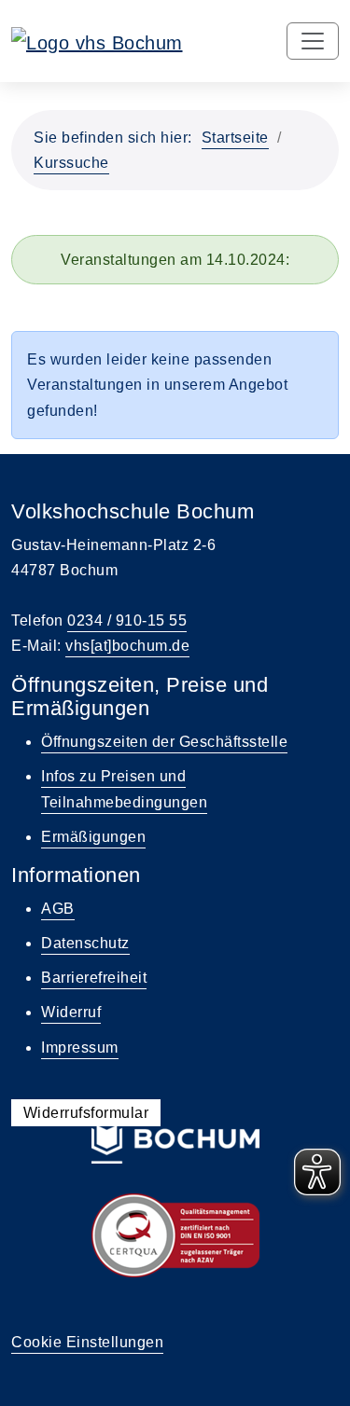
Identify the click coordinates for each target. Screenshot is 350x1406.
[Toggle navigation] (313, 41)
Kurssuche (71, 163)
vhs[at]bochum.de (127, 646)
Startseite (235, 137)
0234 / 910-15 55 (127, 620)
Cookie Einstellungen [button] (87, 1342)
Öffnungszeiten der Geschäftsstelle (164, 742)
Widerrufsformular (86, 1113)
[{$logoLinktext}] (97, 41)
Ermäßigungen (93, 837)
